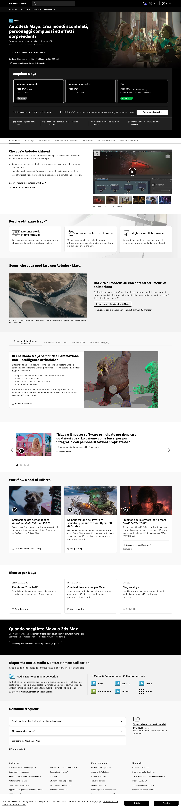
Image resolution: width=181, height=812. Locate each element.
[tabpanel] (132, 172)
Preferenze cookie (17, 804)
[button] (67, 721)
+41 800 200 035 (52, 59)
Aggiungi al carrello (152, 112)
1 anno (36, 112)
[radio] (39, 91)
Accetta (166, 803)
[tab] (99, 200)
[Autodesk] (17, 3)
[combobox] (53, 3)
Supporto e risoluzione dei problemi (149, 726)
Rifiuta (137, 803)
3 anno (47, 112)
